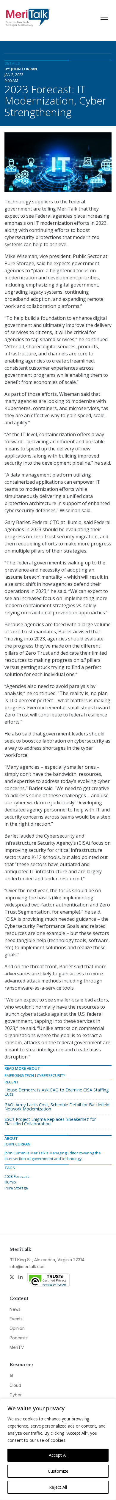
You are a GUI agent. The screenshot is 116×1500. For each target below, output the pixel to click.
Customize (58, 1471)
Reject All (58, 1487)
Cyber (16, 1394)
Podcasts (19, 1337)
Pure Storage (16, 1188)
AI (11, 1375)
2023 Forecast (16, 1176)
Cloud (15, 1385)
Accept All (58, 1455)
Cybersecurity (51, 1075)
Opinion (17, 1328)
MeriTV (17, 1347)
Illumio (10, 1182)
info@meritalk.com (28, 1266)
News (15, 1309)
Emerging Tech (19, 1075)
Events (16, 1318)
